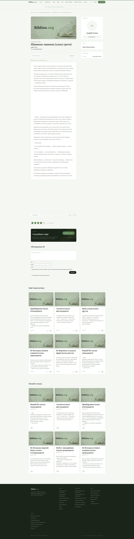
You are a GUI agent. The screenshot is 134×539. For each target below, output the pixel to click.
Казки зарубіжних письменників (44, 12)
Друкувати (73, 55)
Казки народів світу (63, 500)
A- (43, 55)
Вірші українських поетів (95, 491)
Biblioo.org (32, 12)
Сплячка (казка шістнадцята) (63, 309)
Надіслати (72, 272)
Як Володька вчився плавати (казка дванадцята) (39, 353)
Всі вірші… (93, 501)
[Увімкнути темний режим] (91, 2)
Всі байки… (33, 528)
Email (32, 264)
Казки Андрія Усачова (55, 12)
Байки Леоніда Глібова (35, 516)
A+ (46, 55)
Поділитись (36, 215)
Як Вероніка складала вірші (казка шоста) (66, 351)
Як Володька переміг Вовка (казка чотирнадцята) (39, 450)
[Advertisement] (53, 104)
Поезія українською (95, 503)
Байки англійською (35, 526)
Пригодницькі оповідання (80, 502)
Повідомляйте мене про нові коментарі (40, 275)
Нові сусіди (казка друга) (90, 309)
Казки (37, 12)
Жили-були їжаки (38, 49)
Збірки (60, 506)
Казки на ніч (61, 502)
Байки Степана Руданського (36, 524)
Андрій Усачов (34, 47)
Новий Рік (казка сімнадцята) (89, 351)
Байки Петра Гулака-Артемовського (38, 522)
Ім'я (31, 262)
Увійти (95, 2)
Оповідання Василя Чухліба (80, 498)
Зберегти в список (68, 233)
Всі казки (61, 509)
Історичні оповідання (79, 500)
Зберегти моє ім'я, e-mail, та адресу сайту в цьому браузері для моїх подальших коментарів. (52, 269)
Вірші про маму (94, 499)
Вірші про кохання (94, 497)
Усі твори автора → (92, 36)
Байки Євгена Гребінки (35, 520)
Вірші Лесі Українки (94, 493)
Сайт (32, 267)
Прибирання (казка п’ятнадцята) (39, 309)
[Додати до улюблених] (50, 331)
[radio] (32, 223)
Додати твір (101, 2)
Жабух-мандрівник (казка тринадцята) (65, 449)
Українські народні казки (64, 498)
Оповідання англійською (80, 504)
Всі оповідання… (78, 506)
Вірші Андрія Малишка (95, 495)
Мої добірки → (70, 237)
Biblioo (33, 2)
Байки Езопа (33, 518)
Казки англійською (63, 504)
